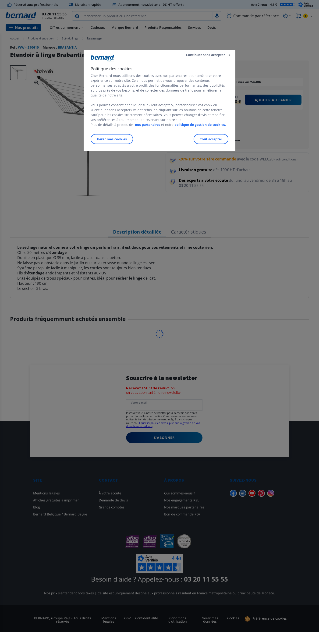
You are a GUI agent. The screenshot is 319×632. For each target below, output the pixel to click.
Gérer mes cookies (112, 139)
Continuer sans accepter (205, 55)
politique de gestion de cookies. (200, 124)
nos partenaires (147, 124)
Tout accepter (211, 139)
